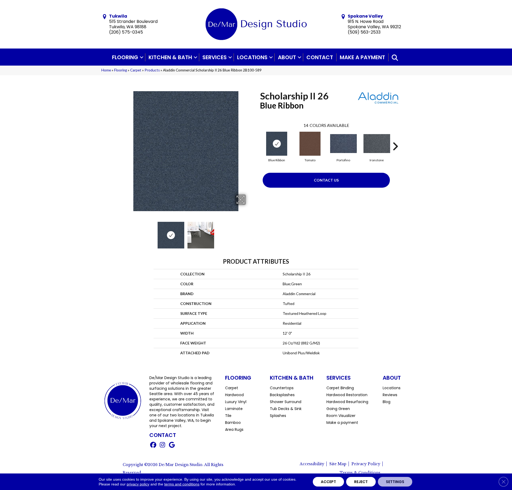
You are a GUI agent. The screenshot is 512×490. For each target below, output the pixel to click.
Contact (319, 57)
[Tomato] (310, 143)
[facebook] (153, 445)
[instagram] (162, 445)
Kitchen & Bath (170, 57)
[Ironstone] (376, 143)
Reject (361, 481)
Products (152, 70)
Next (249, 232)
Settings (395, 481)
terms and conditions (181, 484)
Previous (122, 232)
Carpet (135, 70)
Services (214, 57)
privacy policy (138, 484)
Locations (252, 57)
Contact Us (326, 180)
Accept (328, 481)
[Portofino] (343, 143)
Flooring (125, 57)
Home (106, 70)
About (287, 57)
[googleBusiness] (172, 445)
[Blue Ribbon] (277, 143)
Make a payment (362, 57)
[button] (141, 57)
